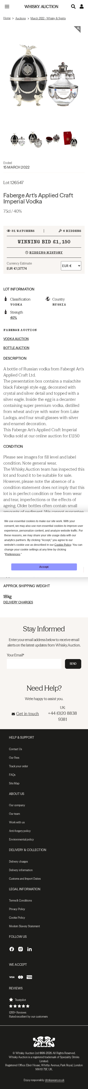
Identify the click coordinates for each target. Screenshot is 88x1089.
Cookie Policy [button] (62, 544)
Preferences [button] (12, 554)
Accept (44, 566)
